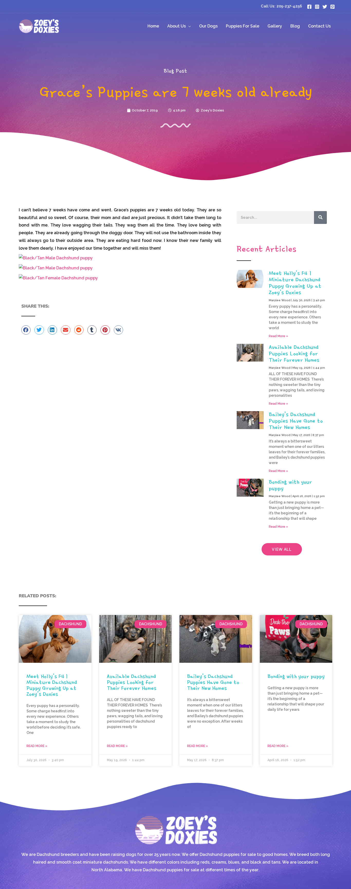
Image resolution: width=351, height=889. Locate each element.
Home (153, 26)
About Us (176, 26)
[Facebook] (309, 6)
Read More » (278, 336)
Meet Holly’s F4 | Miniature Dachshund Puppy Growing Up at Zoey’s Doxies (295, 283)
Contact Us (319, 26)
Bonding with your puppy (290, 484)
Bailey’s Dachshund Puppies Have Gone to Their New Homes (296, 420)
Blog (295, 26)
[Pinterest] (332, 6)
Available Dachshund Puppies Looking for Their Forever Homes (294, 353)
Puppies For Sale (242, 26)
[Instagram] (317, 6)
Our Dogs (208, 26)
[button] (26, 330)
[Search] (320, 217)
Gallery (274, 26)
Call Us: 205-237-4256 (281, 6)
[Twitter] (324, 6)
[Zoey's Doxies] (38, 25)
